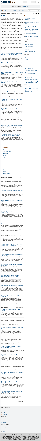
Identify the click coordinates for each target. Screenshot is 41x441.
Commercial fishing (6, 173)
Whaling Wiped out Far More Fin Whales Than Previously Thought (12, 73)
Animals (4, 155)
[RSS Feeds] (37, 2)
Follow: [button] (25, 2)
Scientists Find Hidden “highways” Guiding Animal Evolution (10, 310)
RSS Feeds (5, 414)
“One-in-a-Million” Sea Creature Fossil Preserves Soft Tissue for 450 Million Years (11, 347)
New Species (5, 153)
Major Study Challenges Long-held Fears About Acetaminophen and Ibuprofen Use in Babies (10, 276)
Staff (10, 434)
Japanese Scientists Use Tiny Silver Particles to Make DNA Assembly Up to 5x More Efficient (11, 245)
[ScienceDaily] (8, 1)
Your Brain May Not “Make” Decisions (31, 34)
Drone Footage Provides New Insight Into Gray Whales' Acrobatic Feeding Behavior (11, 117)
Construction (27, 49)
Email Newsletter (5, 412)
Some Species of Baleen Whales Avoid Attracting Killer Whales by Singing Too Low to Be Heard (11, 54)
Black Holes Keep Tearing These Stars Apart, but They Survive (31, 80)
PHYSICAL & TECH (27, 47)
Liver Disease (27, 43)
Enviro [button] (14, 10)
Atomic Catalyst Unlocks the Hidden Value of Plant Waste (12, 190)
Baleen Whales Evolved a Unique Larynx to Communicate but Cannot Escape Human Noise (12, 63)
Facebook (4, 420)
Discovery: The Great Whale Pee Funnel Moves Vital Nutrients (11, 82)
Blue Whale (5, 167)
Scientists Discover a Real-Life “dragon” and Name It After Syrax (12, 328)
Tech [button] (10, 10)
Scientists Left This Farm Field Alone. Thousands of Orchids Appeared (11, 212)
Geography (27, 57)
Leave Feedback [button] (5, 429)
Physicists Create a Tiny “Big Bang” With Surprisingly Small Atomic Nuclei (32, 77)
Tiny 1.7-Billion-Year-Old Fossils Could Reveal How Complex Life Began (11, 382)
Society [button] (18, 10)
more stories (20, 401)
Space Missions (27, 52)
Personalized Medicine (29, 44)
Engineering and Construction (30, 51)
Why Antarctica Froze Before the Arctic (31, 36)
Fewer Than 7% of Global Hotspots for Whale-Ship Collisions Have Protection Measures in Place (10, 135)
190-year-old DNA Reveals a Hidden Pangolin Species (11, 180)
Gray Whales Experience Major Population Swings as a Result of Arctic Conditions (11, 91)
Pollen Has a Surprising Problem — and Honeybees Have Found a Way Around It (12, 364)
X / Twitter (4, 422)
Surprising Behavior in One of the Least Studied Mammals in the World (12, 109)
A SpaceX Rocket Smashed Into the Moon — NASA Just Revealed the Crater (32, 82)
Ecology (26, 59)
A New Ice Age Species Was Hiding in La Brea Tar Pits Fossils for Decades (11, 392)
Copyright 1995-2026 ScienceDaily (8, 436)
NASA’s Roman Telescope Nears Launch (32, 25)
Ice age (4, 171)
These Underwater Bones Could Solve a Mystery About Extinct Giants (11, 296)
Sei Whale (5, 164)
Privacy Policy (23, 434)
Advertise (18, 434)
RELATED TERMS (4, 161)
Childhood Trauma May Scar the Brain (31, 29)
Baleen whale (5, 169)
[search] (39, 10)
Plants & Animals (5, 147)
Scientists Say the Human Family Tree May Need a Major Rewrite (12, 355)
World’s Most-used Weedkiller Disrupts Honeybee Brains (12, 285)
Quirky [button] (23, 10)
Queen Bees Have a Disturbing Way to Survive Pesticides (12, 234)
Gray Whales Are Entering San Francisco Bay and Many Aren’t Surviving (11, 100)
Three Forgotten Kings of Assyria (30, 33)
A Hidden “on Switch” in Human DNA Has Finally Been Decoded (11, 223)
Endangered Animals (7, 151)
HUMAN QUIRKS (26, 66)
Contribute (14, 434)
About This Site (6, 434)
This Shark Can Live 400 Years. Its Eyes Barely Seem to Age (12, 337)
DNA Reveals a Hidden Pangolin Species (32, 20)
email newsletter (25, 6)
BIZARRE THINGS (27, 75)
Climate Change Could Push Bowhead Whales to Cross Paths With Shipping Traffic (11, 126)
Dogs (4, 157)
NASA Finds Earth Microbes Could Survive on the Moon (11, 319)
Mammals (5, 159)
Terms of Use (35, 434)
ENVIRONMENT (26, 54)
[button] (34, 13)
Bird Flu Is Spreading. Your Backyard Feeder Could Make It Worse (12, 201)
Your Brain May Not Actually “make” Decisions (31, 71)
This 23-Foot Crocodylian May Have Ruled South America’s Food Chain (12, 373)
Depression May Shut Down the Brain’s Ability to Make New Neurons (31, 73)
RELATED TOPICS (4, 145)
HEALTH (25, 41)
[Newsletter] (39, 2)
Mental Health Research (29, 46)
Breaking (26, 15)
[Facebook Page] (28, 2)
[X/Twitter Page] (30, 2)
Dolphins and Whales (7, 149)
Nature (26, 56)
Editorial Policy (29, 434)
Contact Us (4, 431)
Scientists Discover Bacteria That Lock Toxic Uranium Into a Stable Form (12, 265)
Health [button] (5, 10)
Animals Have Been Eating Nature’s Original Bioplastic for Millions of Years (12, 255)
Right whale (5, 166)
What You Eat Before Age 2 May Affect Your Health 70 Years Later (31, 68)
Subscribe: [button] (33, 2)
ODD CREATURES (27, 84)
